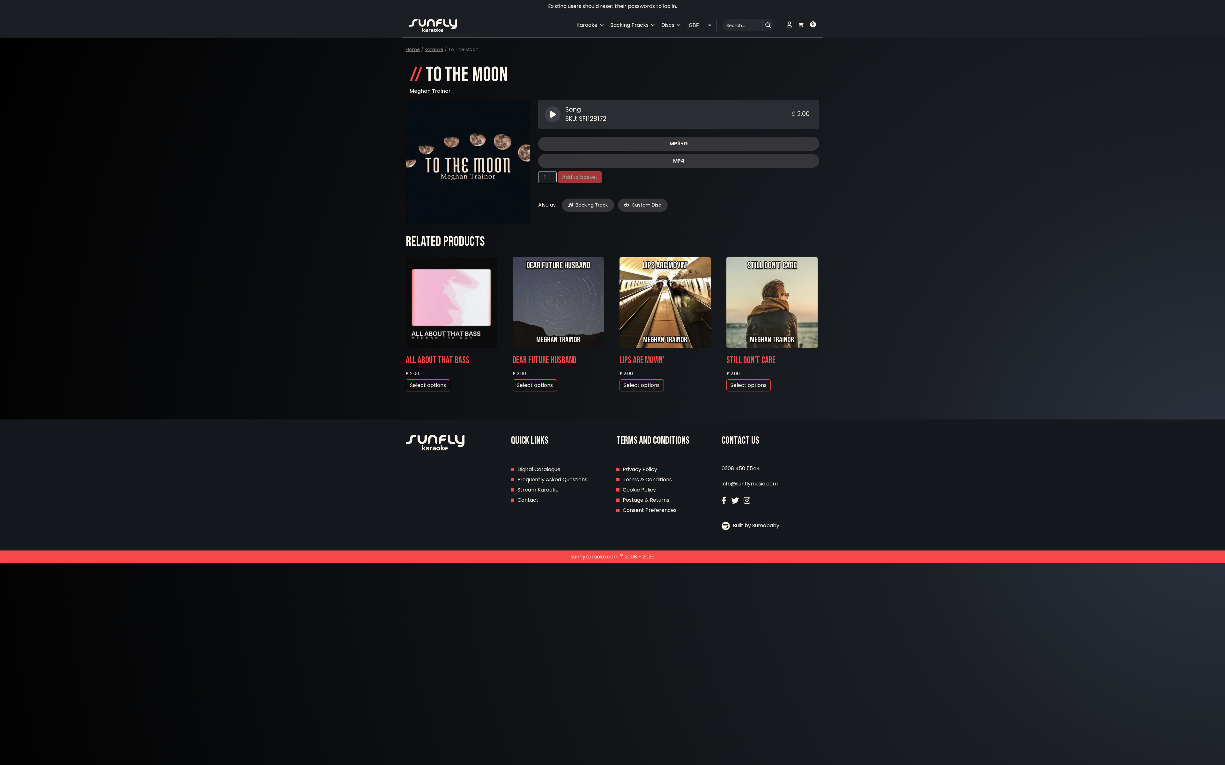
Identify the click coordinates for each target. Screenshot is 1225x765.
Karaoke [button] (587, 25)
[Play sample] (553, 114)
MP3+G (679, 143)
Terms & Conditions (647, 479)
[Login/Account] (789, 25)
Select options (428, 385)
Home (413, 49)
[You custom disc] (813, 25)
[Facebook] (724, 500)
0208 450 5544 (741, 468)
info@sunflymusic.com (750, 483)
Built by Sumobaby (755, 525)
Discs (667, 25)
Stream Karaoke (538, 489)
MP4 (678, 160)
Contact (527, 500)
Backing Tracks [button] (629, 25)
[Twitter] (735, 500)
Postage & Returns (646, 500)
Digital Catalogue (539, 469)
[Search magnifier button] (768, 25)
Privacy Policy (640, 469)
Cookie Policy (639, 489)
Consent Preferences (650, 510)
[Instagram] (747, 500)
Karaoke (434, 49)
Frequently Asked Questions (552, 479)
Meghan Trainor (430, 91)
